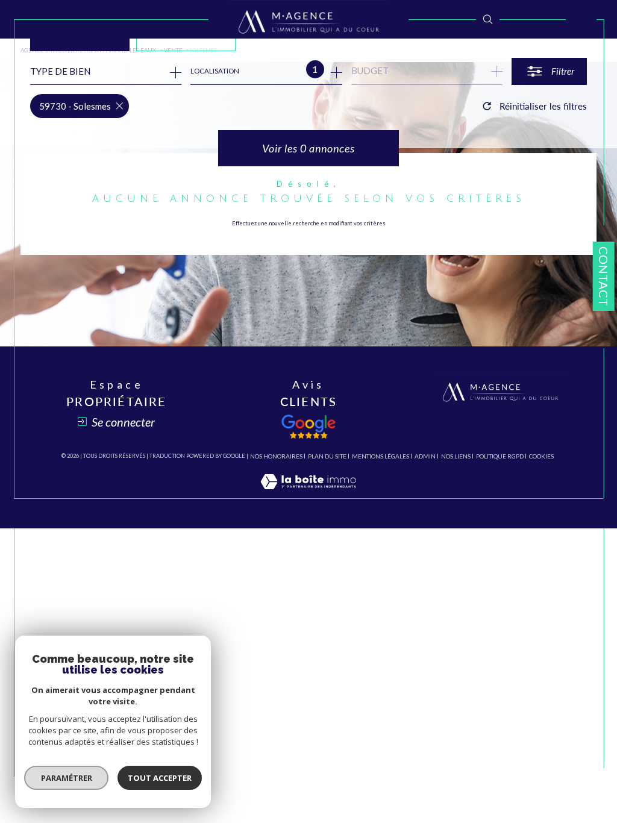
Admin (425, 456)
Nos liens (456, 456)
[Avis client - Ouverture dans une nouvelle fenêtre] (308, 427)
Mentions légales (380, 456)
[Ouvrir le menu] (581, 19)
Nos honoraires (276, 456)
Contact (604, 276)
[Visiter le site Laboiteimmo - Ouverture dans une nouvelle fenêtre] (308, 493)
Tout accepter (160, 777)
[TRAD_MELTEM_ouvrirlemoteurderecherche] (488, 19)
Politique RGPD (500, 456)
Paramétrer (66, 777)
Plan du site (327, 456)
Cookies (541, 456)
